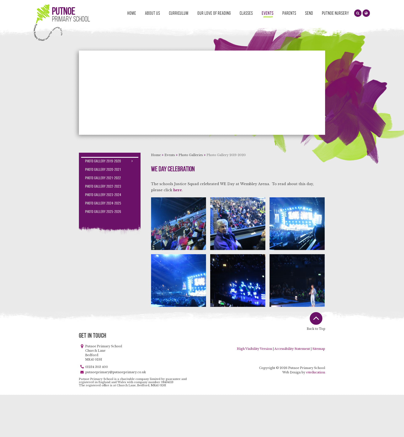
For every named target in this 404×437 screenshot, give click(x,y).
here (177, 190)
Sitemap (318, 349)
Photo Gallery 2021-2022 (103, 178)
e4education (315, 372)
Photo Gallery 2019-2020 (226, 155)
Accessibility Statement (292, 349)
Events (170, 155)
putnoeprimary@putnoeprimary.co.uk (115, 372)
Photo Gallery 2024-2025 (103, 203)
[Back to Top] (316, 318)
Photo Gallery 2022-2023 (103, 186)
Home (156, 155)
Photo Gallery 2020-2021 (103, 169)
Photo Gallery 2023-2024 (103, 195)
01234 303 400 (96, 367)
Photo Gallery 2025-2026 (103, 212)
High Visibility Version (254, 349)
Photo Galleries (191, 155)
